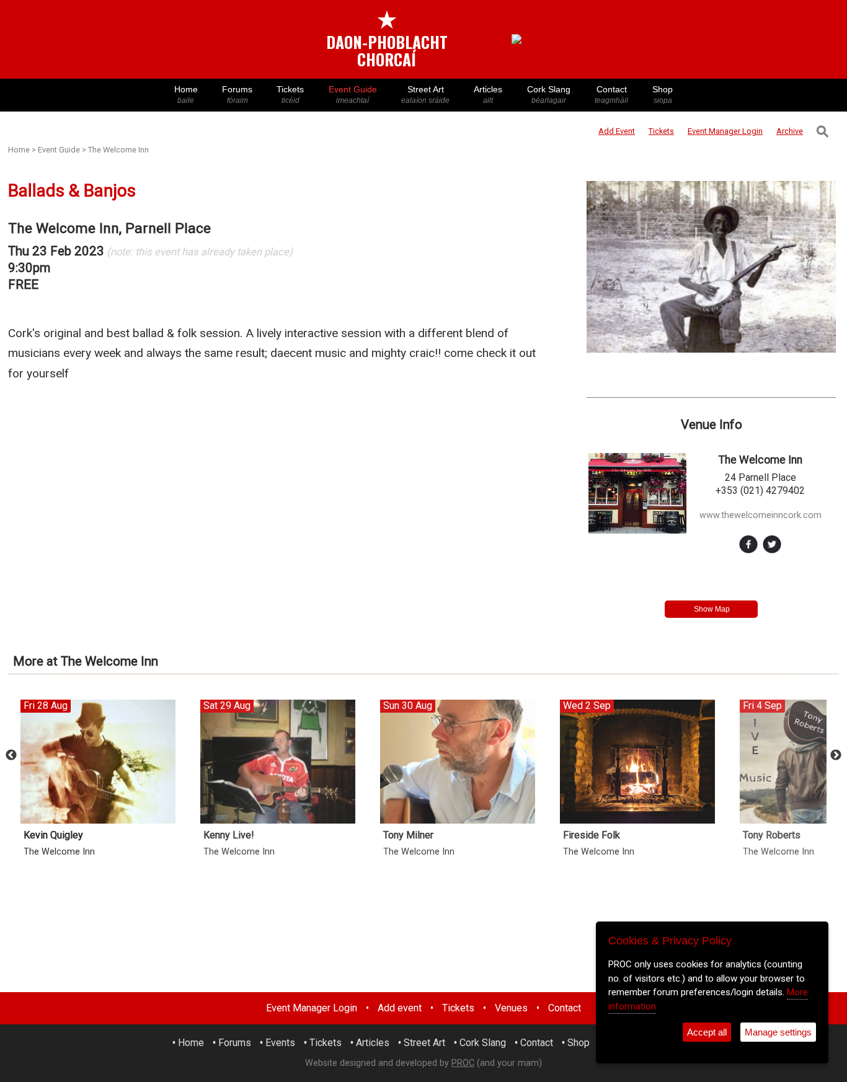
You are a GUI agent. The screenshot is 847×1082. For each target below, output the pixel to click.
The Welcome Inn (118, 149)
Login (725, 131)
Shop (662, 94)
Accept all (707, 1032)
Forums (237, 94)
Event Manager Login (311, 1008)
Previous (11, 755)
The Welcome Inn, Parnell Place (109, 228)
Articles (488, 94)
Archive (789, 131)
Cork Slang (548, 94)
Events (280, 1043)
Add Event (616, 131)
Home (186, 94)
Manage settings (778, 1032)
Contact (611, 94)
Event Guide (353, 94)
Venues (511, 1008)
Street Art (425, 94)
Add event (400, 1008)
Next (836, 755)
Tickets (290, 94)
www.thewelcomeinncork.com (760, 515)
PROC (462, 1063)
